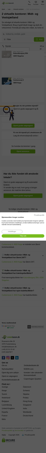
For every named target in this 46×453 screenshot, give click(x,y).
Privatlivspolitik (39, 215)
